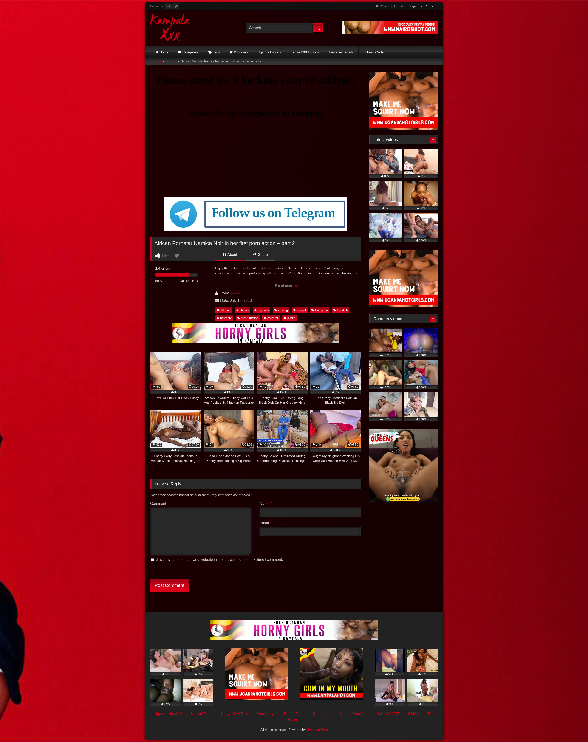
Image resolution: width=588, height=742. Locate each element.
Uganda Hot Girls (168, 714)
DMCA (413, 714)
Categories (190, 52)
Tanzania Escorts (341, 52)
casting (283, 310)
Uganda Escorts (269, 52)
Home (164, 52)
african (244, 310)
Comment (158, 503)
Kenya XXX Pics (234, 714)
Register (430, 6)
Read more (284, 286)
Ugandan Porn (317, 729)
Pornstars (241, 52)
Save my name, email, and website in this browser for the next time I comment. (219, 559)
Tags (216, 52)
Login (413, 6)
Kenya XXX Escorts (305, 52)
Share (262, 255)
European (321, 310)
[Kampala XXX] (170, 28)
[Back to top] (574, 728)
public (291, 318)
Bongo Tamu (294, 714)
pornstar (272, 318)
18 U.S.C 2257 (388, 714)
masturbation (249, 318)
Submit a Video (374, 52)
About (232, 255)
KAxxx (235, 293)
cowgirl (301, 310)
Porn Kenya (266, 714)
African (171, 61)
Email (265, 523)
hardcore (226, 318)
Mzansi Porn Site (354, 714)
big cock (263, 310)
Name (266, 503)
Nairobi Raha (202, 714)
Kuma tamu (322, 714)
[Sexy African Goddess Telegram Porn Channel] (255, 230)
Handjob (342, 310)
